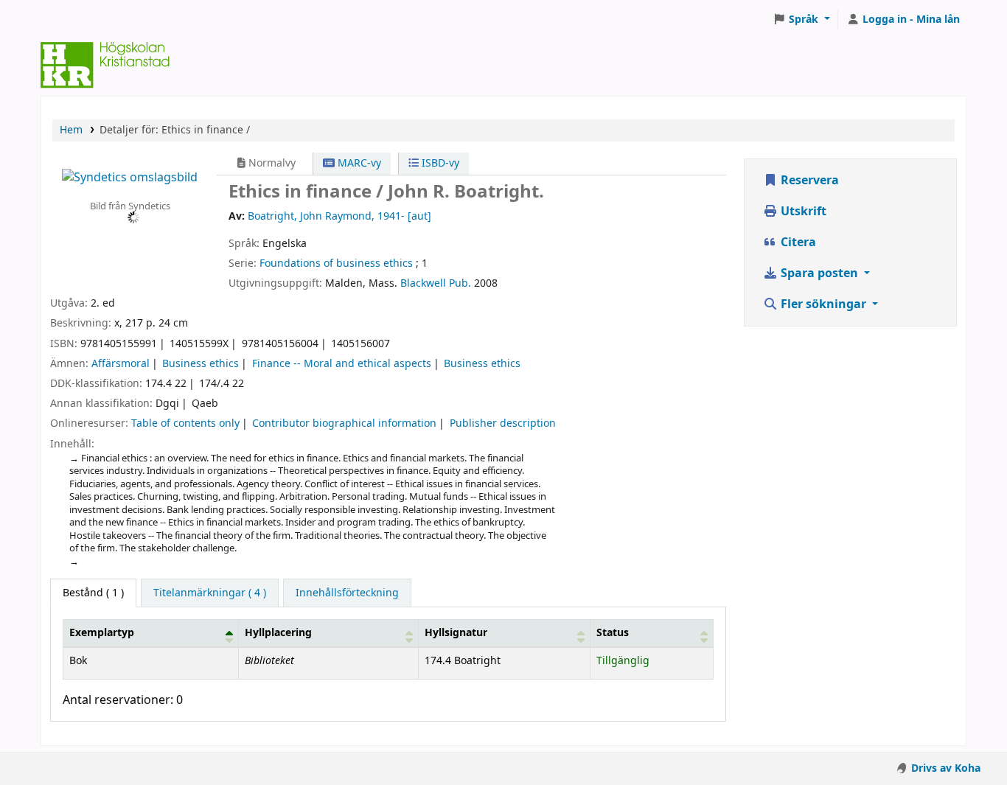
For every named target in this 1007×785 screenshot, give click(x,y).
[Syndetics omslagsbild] (130, 177)
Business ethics (200, 363)
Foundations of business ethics (336, 263)
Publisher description (503, 423)
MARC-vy (358, 163)
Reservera (808, 180)
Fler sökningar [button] (823, 304)
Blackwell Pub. (435, 283)
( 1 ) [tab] (93, 593)
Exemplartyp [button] (101, 633)
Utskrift (802, 211)
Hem (71, 130)
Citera (797, 242)
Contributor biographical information (344, 423)
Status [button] (612, 633)
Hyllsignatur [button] (456, 633)
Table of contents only (185, 423)
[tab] (210, 593)
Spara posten (819, 273)
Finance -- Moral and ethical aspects (341, 363)
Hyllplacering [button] (278, 633)
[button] (801, 20)
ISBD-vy (439, 163)
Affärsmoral (120, 363)
